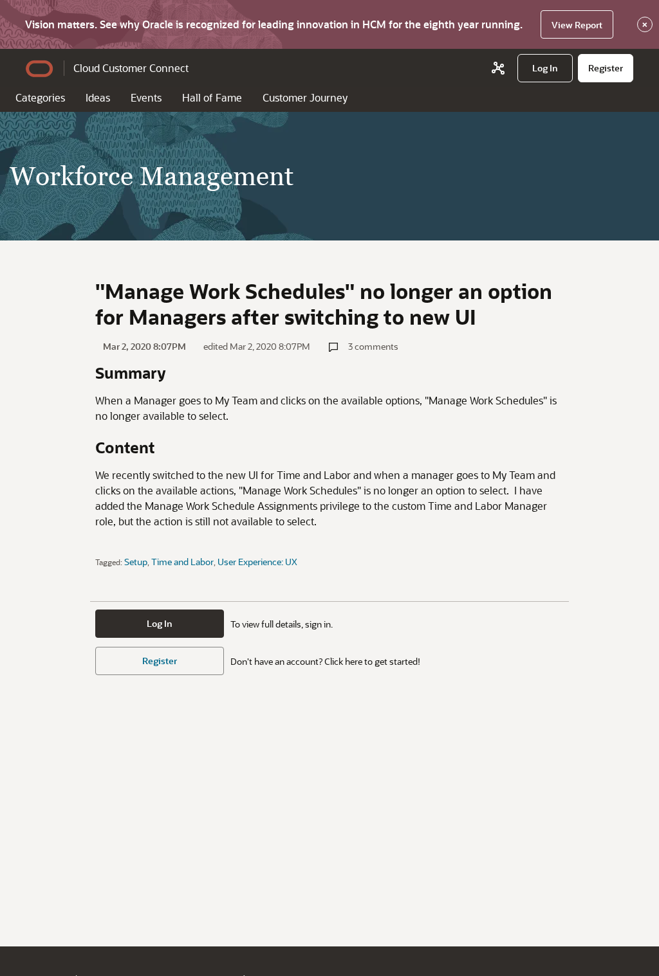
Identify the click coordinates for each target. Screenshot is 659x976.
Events (146, 97)
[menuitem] (545, 68)
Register (159, 661)
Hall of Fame (212, 97)
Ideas (98, 97)
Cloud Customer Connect (131, 68)
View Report (577, 25)
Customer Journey (305, 97)
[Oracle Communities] (498, 68)
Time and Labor (182, 562)
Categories (40, 97)
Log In (159, 623)
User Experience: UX (257, 562)
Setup (135, 562)
